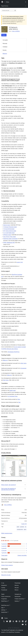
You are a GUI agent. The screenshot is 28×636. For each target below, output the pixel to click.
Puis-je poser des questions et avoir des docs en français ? (8, 489)
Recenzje (5, 43)
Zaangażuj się (18, 594)
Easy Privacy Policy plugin (9, 236)
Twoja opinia (4, 555)
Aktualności (4, 585)
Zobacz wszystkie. (22, 555)
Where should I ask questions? (8, 484)
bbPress (4, 610)
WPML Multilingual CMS (9, 242)
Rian (19, 402)
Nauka (2, 594)
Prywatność (4, 590)
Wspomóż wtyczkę (6, 575)
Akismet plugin (6, 225)
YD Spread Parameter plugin (10, 227)
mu (25, 526)
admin (18, 526)
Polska (6, 618)
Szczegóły (5, 40)
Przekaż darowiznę (20, 598)
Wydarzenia (17, 596)
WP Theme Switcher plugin (9, 230)
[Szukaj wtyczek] (15, 10)
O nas (2, 583)
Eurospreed (23, 368)
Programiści (4, 598)
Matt (3, 607)
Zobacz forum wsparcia (7, 565)
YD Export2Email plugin (8, 228)
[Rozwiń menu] (26, 2)
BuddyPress (4, 612)
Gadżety (17, 601)
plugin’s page (13, 390)
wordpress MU (20, 529)
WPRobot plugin (7, 234)
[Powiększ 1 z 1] (25, 456)
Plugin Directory (4, 5)
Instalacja (5, 46)
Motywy (17, 585)
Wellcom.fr (5, 360)
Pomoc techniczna (5, 596)
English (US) (24, 523)
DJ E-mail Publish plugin (9, 232)
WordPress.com (5, 605)
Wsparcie (5, 53)
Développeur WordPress (13, 351)
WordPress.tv (5, 601)
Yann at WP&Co (16, 31)
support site (20, 262)
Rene (19, 399)
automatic (22, 526)
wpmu (25, 529)
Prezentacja (17, 583)
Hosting (3, 587)
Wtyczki (17, 587)
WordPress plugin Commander (10, 238)
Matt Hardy (23, 363)
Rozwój (4, 50)
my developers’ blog (12, 396)
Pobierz (4, 35)
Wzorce (16, 590)
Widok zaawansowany (6, 533)
